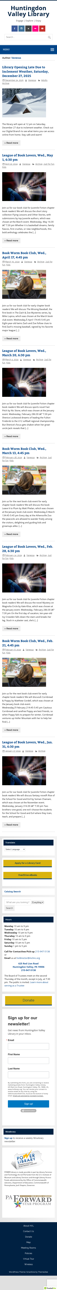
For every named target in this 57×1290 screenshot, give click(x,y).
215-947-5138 (42, 951)
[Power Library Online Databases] (28, 1169)
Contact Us (28, 1231)
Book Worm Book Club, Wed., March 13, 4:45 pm (24, 451)
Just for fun (48, 164)
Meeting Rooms (28, 1248)
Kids (4, 167)
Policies (28, 1253)
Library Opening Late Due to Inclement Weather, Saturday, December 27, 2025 (25, 71)
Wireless (28, 1264)
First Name (14, 1054)
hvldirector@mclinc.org (28, 958)
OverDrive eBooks (27, 875)
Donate (28, 1000)
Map (28, 1242)
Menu (6, 49)
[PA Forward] (28, 1213)
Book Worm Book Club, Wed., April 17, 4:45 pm (24, 255)
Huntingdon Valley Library (28, 11)
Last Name (14, 1068)
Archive (5, 83)
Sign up (8, 1138)
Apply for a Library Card (27, 863)
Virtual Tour (28, 1259)
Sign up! (28, 1104)
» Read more (11, 143)
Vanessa (32, 80)
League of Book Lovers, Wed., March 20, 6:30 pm (24, 353)
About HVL (28, 1226)
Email (11, 1040)
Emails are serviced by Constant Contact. (28, 1096)
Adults (44, 80)
